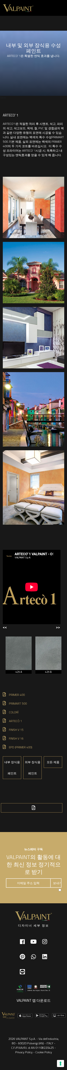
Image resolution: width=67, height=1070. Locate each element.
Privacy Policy (24, 1052)
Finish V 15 (16, 729)
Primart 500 (18, 703)
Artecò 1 (16, 721)
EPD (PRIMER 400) (20, 747)
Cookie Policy (43, 1052)
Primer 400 (17, 694)
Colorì (13, 712)
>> (58, 627)
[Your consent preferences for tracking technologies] (60, 1063)
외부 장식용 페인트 (32, 767)
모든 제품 (53, 762)
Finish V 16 (16, 738)
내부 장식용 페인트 (12, 767)
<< (5, 627)
